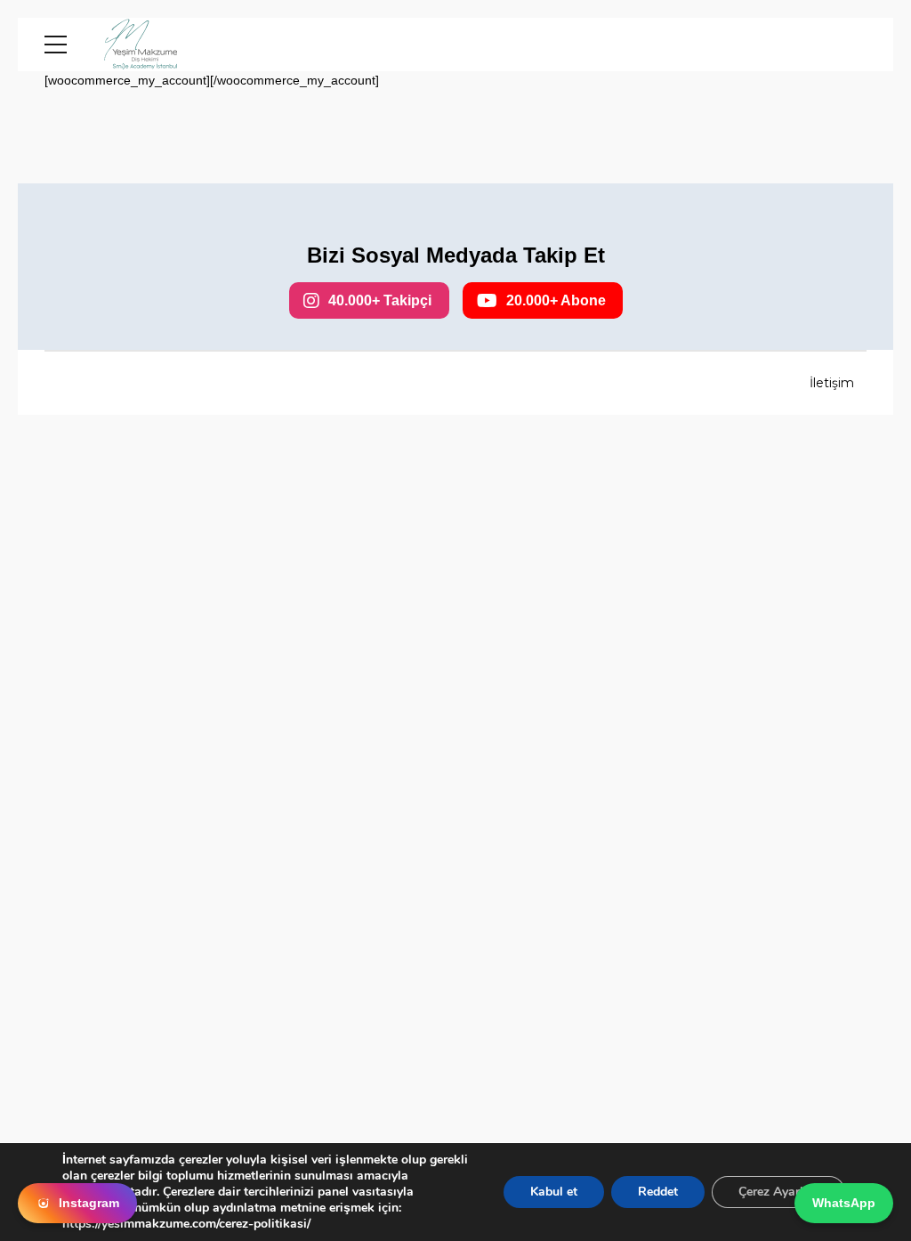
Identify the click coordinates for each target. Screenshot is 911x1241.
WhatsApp (843, 1203)
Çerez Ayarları (778, 1191)
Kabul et (553, 1191)
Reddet (658, 1191)
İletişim (832, 383)
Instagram (89, 1203)
